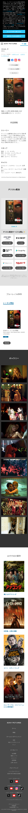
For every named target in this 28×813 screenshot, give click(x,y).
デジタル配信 (14, 65)
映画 (14, 732)
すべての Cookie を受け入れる (14, 31)
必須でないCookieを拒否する (14, 36)
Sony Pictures (20, 23)
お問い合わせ (14, 762)
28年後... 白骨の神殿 (10, 631)
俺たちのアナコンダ (10, 594)
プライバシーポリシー (14, 804)
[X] (6, 788)
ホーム (14, 728)
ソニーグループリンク (14, 771)
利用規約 (14, 805)
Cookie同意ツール (21, 14)
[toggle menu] (2, 44)
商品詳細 (7, 343)
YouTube (16, 782)
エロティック (15, 54)
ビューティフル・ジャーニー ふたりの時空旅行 (14, 706)
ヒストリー (14, 758)
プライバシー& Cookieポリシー (14, 10)
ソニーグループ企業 (9, 25)
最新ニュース (14, 755)
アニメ (14, 744)
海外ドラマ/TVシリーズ (14, 742)
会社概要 (14, 753)
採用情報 (14, 760)
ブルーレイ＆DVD (14, 69)
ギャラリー (14, 73)
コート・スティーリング (11, 668)
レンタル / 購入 (7, 243)
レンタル (20, 243)
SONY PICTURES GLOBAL (14, 773)
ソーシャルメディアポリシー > (14, 799)
